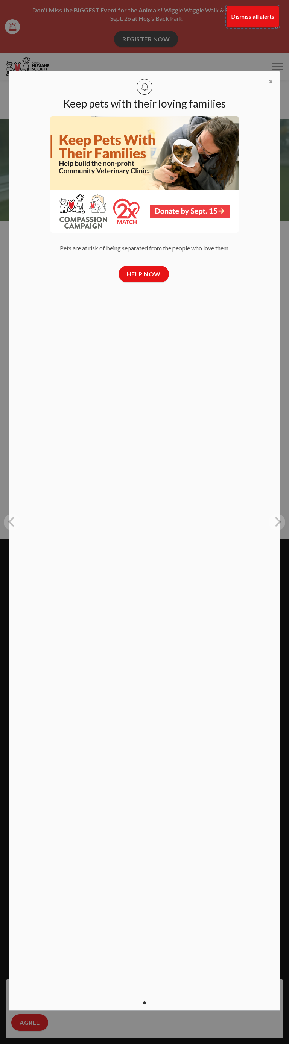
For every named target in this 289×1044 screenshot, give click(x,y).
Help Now (144, 273)
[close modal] (271, 80)
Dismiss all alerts (252, 16)
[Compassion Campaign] (144, 174)
